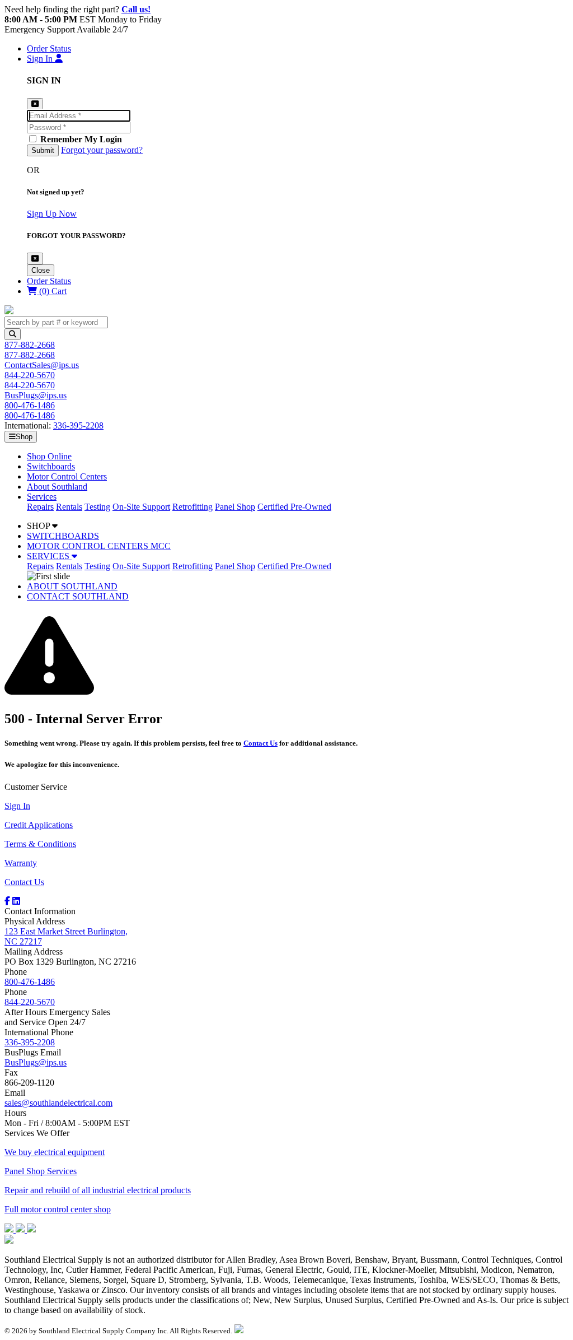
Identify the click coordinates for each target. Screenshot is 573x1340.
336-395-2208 (78, 425)
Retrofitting (192, 506)
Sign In (17, 806)
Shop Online (49, 456)
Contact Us (260, 743)
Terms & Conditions (40, 844)
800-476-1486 (29, 405)
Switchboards (51, 466)
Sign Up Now (52, 213)
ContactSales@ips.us (41, 365)
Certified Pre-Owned (294, 506)
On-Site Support (141, 506)
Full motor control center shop (57, 1209)
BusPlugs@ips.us (35, 395)
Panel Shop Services (40, 1171)
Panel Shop (235, 506)
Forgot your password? (102, 150)
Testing (97, 506)
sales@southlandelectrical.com (58, 1103)
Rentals (69, 506)
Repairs (40, 506)
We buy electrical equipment (54, 1152)
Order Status (49, 48)
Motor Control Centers (67, 476)
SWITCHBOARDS (63, 536)
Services (42, 496)
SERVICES (49, 556)
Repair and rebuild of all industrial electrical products (97, 1190)
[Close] (35, 258)
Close (40, 270)
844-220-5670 (29, 375)
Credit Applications (38, 825)
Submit (42, 150)
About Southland (57, 486)
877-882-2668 (29, 345)
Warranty (20, 863)
